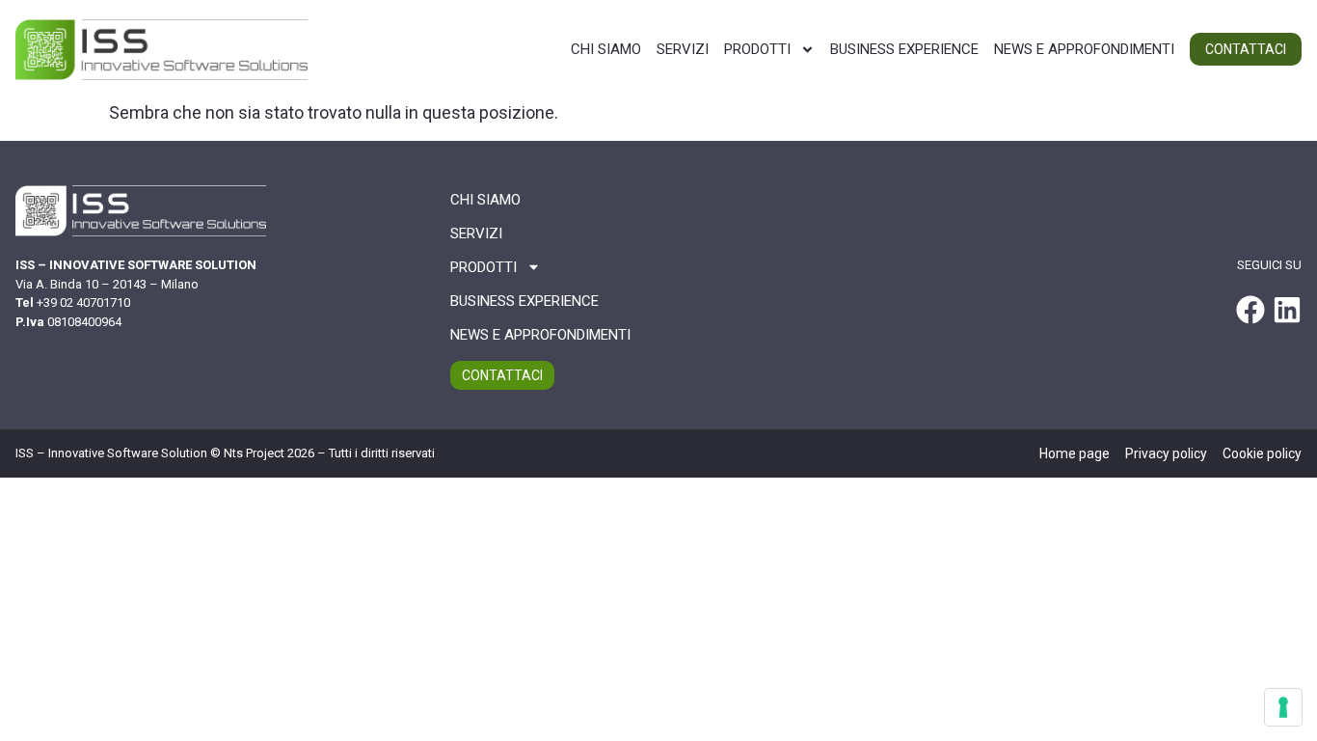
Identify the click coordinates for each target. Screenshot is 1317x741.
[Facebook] (1250, 309)
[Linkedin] (1287, 309)
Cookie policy (1262, 453)
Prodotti (757, 49)
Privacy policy (1166, 453)
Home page (1074, 453)
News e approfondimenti (1084, 49)
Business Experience (904, 49)
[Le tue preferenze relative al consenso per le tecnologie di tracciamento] (1283, 707)
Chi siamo (606, 49)
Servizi (683, 49)
